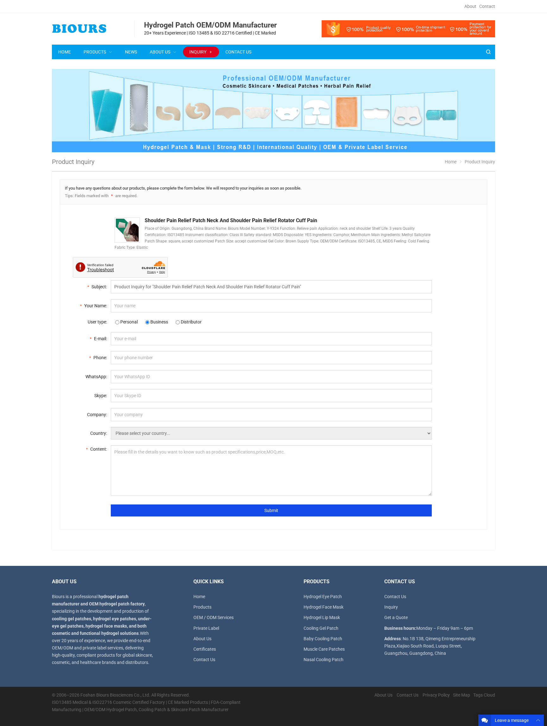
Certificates (204, 649)
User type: (97, 321)
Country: (98, 433)
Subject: (97, 286)
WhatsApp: (96, 376)
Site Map (461, 695)
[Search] (488, 52)
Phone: (98, 357)
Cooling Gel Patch (321, 628)
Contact (487, 6)
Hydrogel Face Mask (323, 607)
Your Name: (93, 305)
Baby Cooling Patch (323, 638)
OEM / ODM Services (213, 617)
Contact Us (204, 659)
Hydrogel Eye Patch (323, 596)
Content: (96, 449)
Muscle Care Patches (324, 649)
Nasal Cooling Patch (323, 659)
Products (202, 607)
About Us (202, 638)
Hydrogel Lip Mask (322, 617)
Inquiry (391, 607)
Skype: (100, 395)
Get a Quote (396, 617)
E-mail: (98, 338)
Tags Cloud (484, 695)
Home (199, 596)
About (470, 6)
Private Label (206, 628)
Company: (97, 414)
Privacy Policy (436, 695)
